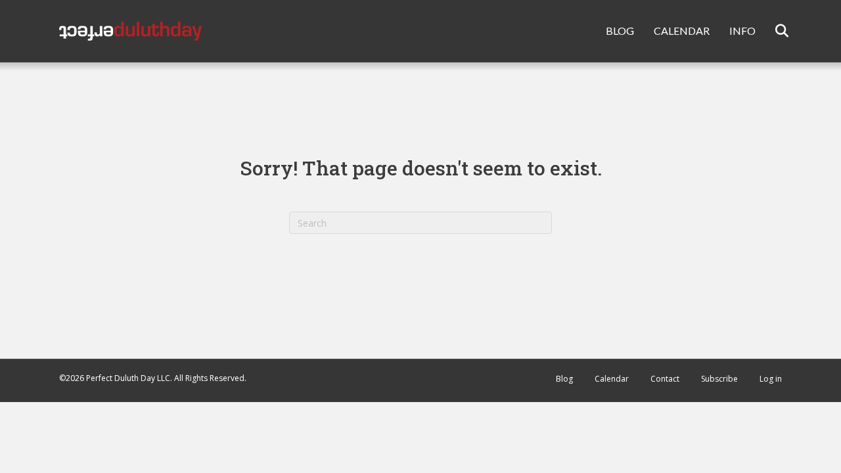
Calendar (612, 378)
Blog (564, 378)
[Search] (773, 31)
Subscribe (719, 378)
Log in (771, 378)
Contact (664, 378)
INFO (742, 30)
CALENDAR (682, 30)
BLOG (620, 30)
